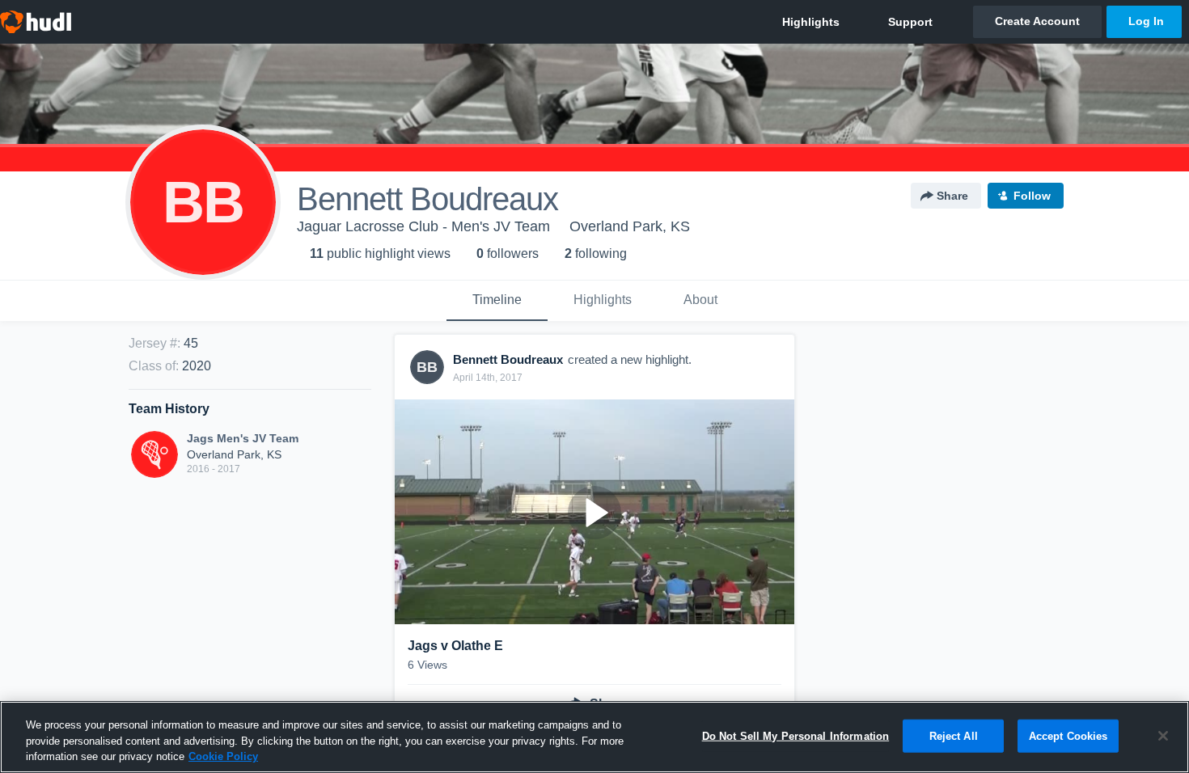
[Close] (1163, 736)
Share (952, 195)
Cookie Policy (223, 756)
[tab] (497, 301)
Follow (1032, 195)
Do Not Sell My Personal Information (796, 735)
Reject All (953, 735)
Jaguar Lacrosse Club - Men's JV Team (423, 226)
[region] (594, 737)
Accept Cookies (1068, 735)
